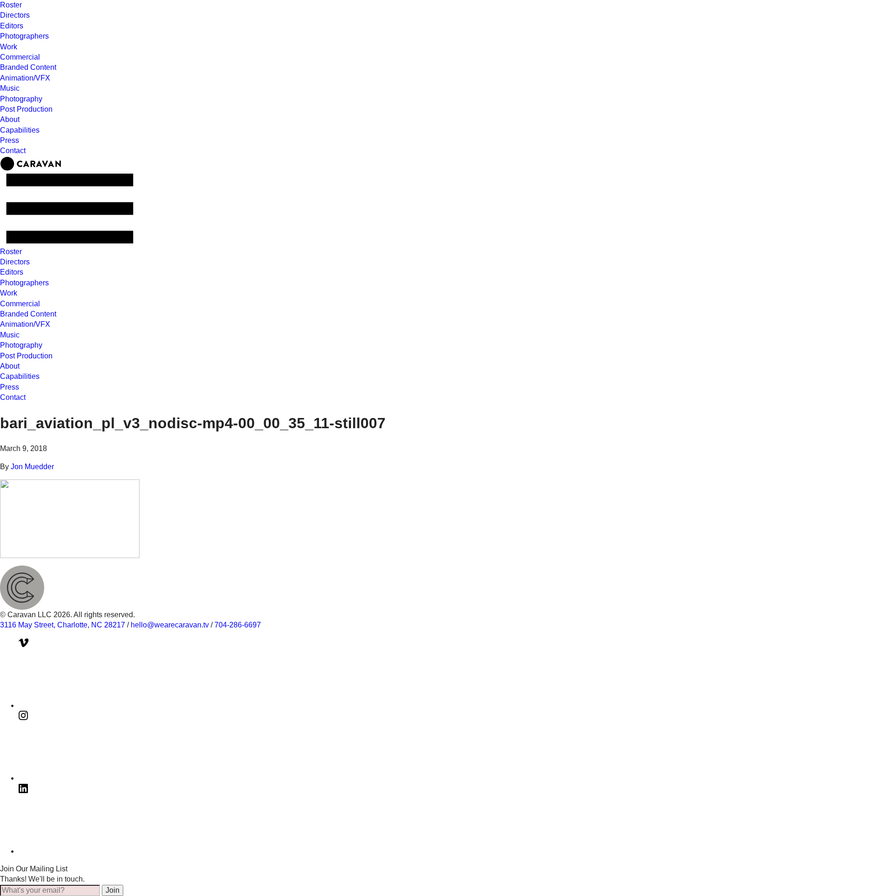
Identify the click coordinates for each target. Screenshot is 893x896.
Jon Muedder (32, 467)
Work (8, 47)
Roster (11, 5)
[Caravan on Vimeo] (88, 705)
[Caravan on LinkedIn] (88, 851)
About (10, 119)
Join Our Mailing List (33, 869)
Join (113, 890)
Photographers (24, 36)
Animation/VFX (25, 78)
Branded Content (28, 67)
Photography (21, 99)
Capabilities (20, 130)
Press (9, 140)
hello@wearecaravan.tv (170, 625)
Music (10, 88)
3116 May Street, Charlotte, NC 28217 (62, 625)
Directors (15, 15)
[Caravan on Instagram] (88, 778)
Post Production (26, 109)
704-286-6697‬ (237, 625)
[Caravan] (30, 168)
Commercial (20, 57)
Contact (13, 151)
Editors (11, 26)
